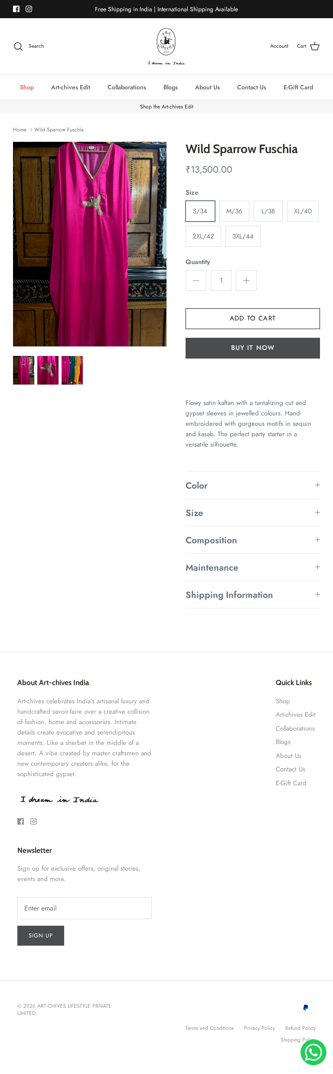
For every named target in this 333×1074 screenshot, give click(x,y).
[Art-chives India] (166, 46)
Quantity (198, 262)
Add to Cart (253, 318)
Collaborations (127, 87)
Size (194, 512)
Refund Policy (300, 1028)
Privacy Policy (259, 1028)
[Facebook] (16, 9)
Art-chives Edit (70, 87)
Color (197, 485)
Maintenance (212, 567)
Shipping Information (229, 594)
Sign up (41, 935)
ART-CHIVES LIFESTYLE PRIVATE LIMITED (64, 1009)
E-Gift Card (298, 87)
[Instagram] (29, 9)
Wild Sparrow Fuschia (59, 130)
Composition (211, 540)
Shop (27, 87)
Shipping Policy (298, 1040)
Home (19, 130)
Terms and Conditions (210, 1028)
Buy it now (253, 348)
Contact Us (251, 87)
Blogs (170, 87)
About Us (207, 87)
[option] (89, 244)
